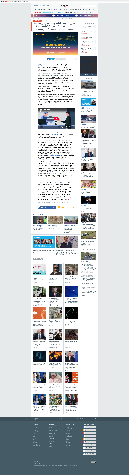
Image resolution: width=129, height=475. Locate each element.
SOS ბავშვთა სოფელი (48, 202)
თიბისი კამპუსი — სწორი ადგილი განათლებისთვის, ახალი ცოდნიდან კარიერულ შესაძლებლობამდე (88, 106)
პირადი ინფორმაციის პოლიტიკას (70, 465)
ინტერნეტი (51, 435)
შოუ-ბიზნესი (51, 441)
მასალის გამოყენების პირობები (86, 418)
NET (55, 9)
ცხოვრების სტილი (57, 18)
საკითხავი (78, 9)
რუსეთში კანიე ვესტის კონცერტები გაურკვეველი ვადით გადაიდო (40, 223)
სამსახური (68, 442)
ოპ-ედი (66, 9)
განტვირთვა (14, 1)
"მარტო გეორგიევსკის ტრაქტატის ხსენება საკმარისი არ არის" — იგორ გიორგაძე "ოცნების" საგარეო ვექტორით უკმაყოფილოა (88, 138)
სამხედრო (35, 433)
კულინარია (68, 438)
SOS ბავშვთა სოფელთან (53, 155)
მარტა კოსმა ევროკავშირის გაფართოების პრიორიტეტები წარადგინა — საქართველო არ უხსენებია (39, 403)
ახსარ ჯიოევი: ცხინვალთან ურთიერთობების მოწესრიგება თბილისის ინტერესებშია (39, 338)
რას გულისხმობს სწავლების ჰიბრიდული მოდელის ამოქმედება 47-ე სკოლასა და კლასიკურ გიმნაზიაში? (88, 88)
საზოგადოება (82, 12)
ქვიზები (72, 9)
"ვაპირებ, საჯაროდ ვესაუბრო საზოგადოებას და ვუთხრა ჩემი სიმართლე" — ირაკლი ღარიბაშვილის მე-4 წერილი (88, 221)
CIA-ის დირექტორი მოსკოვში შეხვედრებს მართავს (88, 154)
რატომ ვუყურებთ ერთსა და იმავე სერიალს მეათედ (71, 338)
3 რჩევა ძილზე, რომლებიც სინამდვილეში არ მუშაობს (39, 360)
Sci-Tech (51, 432)
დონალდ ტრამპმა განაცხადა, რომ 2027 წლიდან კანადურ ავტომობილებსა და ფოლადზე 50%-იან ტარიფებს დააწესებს (55, 295)
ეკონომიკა (88, 12)
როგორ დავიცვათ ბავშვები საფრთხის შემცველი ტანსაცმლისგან (88, 187)
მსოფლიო (35, 428)
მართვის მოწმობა (21, 1)
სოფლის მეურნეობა (53, 430)
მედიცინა (67, 427)
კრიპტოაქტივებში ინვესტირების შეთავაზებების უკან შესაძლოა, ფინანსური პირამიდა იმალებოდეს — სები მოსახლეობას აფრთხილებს (71, 360)
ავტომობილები (71, 18)
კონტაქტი (94, 418)
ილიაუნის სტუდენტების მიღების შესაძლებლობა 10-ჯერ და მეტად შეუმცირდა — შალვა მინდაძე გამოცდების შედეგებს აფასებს (55, 338)
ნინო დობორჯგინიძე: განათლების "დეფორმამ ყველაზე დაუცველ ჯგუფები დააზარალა (71, 274)
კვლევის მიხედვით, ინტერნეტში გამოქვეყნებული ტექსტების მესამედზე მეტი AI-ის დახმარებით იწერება (88, 280)
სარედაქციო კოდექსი (74, 418)
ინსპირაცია (68, 445)
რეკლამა (91, 9)
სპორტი (51, 443)
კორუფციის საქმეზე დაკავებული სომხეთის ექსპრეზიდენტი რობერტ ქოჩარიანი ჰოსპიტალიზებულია (89, 291)
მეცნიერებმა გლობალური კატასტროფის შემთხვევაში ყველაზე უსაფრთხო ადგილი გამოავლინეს (55, 360)
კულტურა (51, 438)
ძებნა (27, 1)
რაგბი (50, 446)
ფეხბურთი (51, 444)
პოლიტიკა (76, 12)
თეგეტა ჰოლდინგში (56, 182)
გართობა (68, 439)
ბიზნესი (50, 427)
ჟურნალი (49, 9)
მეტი (93, 12)
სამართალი (35, 444)
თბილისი (34, 441)
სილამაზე (68, 433)
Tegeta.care (53, 171)
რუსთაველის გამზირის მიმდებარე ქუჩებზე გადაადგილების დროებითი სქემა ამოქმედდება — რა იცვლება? (55, 403)
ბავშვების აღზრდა (69, 428)
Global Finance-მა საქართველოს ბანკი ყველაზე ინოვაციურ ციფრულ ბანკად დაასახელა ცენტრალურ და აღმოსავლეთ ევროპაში (39, 317)
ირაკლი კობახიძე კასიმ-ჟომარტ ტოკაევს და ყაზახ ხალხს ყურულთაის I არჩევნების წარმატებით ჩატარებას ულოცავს (71, 403)
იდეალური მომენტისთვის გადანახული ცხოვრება (56, 222)
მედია (34, 447)
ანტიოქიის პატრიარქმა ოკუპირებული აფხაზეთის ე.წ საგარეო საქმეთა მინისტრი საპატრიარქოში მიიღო (88, 171)
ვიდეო (60, 9)
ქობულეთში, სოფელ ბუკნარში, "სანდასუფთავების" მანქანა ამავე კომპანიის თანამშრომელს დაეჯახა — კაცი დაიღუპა (39, 295)
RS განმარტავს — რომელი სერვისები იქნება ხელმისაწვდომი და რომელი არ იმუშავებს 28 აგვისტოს (71, 295)
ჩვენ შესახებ (61, 418)
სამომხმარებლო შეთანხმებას (56, 465)
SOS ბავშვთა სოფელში (55, 134)
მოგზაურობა (64, 18)
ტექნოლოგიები (52, 433)
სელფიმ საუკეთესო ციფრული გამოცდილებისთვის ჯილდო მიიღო (39, 274)
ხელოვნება (51, 439)
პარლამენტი (35, 425)
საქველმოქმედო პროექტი (63, 202)
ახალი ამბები (8, 1)
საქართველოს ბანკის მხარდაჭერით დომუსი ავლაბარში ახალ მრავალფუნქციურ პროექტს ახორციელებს (72, 224)
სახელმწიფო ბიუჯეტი (53, 428)
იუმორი (67, 441)
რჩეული (85, 9)
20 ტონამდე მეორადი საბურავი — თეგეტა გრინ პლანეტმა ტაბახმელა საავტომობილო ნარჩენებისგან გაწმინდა (88, 239)
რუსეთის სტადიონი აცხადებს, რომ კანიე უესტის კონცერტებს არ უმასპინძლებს (55, 274)
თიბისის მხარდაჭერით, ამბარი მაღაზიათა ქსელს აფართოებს (44, 244)
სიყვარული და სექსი (70, 444)
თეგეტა (55, 202)
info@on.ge (39, 463)
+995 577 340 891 (47, 463)
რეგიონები (35, 442)
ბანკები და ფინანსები (53, 425)
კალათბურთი (52, 447)
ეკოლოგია (35, 436)
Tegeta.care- (49, 163)
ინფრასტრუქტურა (36, 445)
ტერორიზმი (35, 427)
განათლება (35, 438)
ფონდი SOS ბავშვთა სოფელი (53, 162)
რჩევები (67, 447)
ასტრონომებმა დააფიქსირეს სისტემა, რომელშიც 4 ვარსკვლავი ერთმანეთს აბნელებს (71, 317)
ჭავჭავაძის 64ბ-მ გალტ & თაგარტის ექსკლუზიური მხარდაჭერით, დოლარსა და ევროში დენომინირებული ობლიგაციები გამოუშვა (89, 286)
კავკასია (34, 430)
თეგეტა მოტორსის (42, 182)
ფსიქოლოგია (68, 425)
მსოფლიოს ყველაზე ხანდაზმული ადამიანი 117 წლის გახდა (55, 381)
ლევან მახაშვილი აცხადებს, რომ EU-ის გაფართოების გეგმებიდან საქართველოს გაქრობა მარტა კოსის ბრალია (39, 381)
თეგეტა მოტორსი (42, 64)
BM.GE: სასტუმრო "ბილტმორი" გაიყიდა (88, 294)
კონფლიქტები (35, 431)
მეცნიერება (51, 436)
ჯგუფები (37, 5)
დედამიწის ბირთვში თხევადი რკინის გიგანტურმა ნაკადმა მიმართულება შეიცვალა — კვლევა (88, 204)
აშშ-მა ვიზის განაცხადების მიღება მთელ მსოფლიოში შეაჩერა (88, 121)
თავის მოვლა (68, 430)
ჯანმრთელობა (70, 424)
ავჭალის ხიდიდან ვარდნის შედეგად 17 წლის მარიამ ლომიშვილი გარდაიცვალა (55, 317)
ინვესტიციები (46, 5)
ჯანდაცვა (34, 439)
